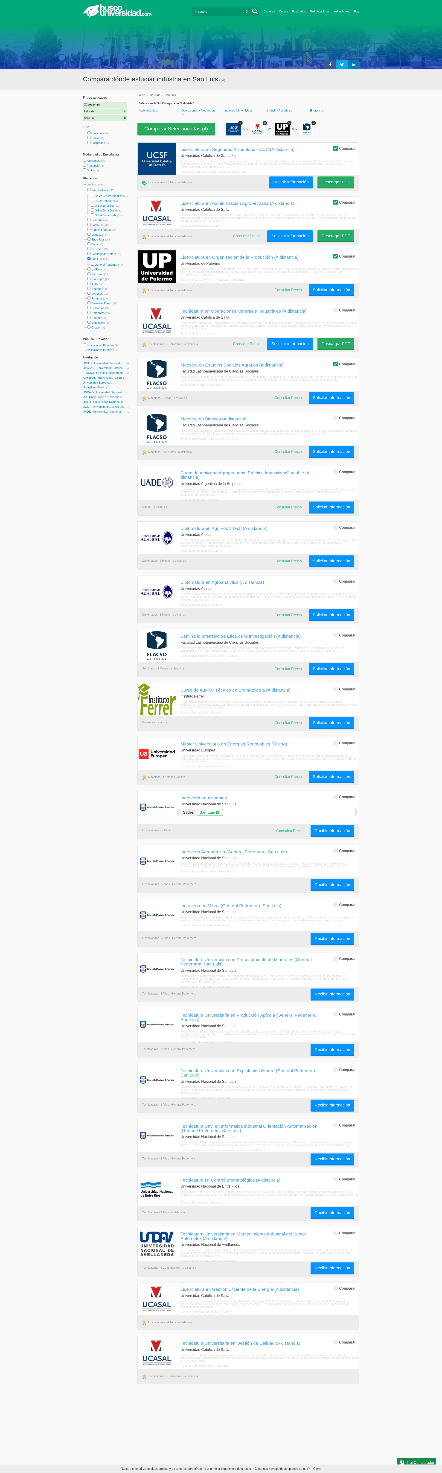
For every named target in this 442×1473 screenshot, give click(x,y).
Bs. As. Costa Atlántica (108, 196)
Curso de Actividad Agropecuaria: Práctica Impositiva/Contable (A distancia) (244, 475)
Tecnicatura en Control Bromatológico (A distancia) (230, 1180)
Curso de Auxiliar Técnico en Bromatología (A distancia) (235, 689)
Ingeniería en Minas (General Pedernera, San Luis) (230, 905)
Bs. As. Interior (104, 200)
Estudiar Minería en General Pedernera (205, 925)
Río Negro (97, 279)
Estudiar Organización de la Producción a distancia (212, 279)
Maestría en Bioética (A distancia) (213, 418)
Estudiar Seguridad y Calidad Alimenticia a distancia (213, 171)
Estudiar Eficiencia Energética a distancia (206, 1312)
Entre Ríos (98, 239)
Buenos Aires (99, 190)
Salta (94, 244)
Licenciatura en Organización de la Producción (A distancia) (239, 257)
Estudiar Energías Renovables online (203, 766)
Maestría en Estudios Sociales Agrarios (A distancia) (232, 364)
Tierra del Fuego (101, 303)
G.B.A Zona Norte (105, 215)
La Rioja (96, 269)
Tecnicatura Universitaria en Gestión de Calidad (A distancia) (240, 1343)
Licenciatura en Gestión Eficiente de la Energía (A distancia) (239, 1289)
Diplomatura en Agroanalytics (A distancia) (222, 582)
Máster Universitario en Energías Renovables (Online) (233, 743)
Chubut (96, 318)
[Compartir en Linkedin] (353, 64)
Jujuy (94, 284)
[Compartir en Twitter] (342, 64)
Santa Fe (97, 225)
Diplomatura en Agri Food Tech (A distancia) (223, 528)
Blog (356, 11)
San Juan (97, 274)
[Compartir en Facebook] (330, 64)
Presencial (94, 165)
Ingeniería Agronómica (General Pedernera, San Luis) (233, 851)
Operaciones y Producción (198, 110)
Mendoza (97, 234)
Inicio (142, 95)
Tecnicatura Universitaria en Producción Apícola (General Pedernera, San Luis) (248, 1017)
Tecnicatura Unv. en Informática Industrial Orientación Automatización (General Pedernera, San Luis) (248, 1128)
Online (91, 170)
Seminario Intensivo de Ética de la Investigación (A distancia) (240, 636)
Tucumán (97, 249)
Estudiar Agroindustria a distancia (201, 384)
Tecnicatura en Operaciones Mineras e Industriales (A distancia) (243, 311)
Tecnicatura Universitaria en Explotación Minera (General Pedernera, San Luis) (248, 1072)
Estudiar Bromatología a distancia (201, 712)
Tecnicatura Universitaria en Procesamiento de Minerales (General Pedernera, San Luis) (246, 961)
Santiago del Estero (103, 254)
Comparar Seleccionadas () (176, 129)
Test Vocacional (319, 11)
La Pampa (97, 308)
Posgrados (299, 11)
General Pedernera (107, 264)
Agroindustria (147, 110)
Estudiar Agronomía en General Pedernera (207, 871)
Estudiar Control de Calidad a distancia (205, 1365)
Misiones (97, 293)
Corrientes (98, 313)
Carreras (269, 11)
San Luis (96, 259)
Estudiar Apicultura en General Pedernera (206, 1042)
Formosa (96, 298)
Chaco (95, 327)
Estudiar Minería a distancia (197, 333)
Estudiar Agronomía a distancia (199, 500)
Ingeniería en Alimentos (203, 797)
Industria (155, 95)
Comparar (347, 148)
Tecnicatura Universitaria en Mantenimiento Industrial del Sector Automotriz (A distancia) (243, 1236)
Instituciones (341, 11)
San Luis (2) (210, 812)
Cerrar (317, 1468)
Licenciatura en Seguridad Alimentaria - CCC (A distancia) (237, 149)
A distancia (94, 160)
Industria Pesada (278, 110)
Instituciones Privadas (103, 345)
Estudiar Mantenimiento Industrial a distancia (208, 1260)
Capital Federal (101, 230)
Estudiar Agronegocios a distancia (201, 225)
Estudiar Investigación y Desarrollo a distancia (209, 438)
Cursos (283, 11)
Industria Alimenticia (237, 110)
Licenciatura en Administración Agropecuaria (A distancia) (237, 203)
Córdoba (96, 220)
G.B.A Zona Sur (104, 205)
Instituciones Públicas (103, 350)
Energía (315, 110)
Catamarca (98, 322)
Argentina (90, 184)
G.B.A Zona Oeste (106, 210)
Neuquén (97, 288)
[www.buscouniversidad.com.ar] (117, 17)
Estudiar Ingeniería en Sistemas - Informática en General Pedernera (222, 1150)
